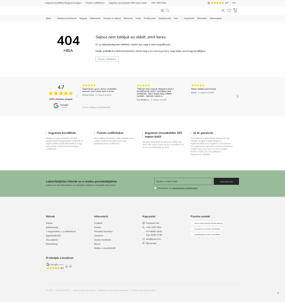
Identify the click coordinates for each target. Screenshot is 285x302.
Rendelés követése (103, 231)
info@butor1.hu (153, 239)
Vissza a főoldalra (107, 59)
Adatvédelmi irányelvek (84, 290)
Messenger (151, 243)
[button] (223, 10)
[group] (103, 94)
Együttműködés (53, 235)
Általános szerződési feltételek (113, 290)
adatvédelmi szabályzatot (185, 188)
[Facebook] (221, 290)
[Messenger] (276, 295)
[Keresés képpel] (162, 10)
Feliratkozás (226, 181)
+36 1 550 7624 (153, 227)
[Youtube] (231, 290)
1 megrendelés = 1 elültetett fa (61, 231)
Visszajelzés (52, 239)
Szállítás (98, 223)
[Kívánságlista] (229, 10)
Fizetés (97, 227)
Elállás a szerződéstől (104, 248)
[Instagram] (226, 290)
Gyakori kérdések (102, 239)
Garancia (98, 235)
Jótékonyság (52, 227)
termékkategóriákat (159, 51)
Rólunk (49, 223)
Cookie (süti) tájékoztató (143, 290)
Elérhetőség (51, 244)
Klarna (97, 244)
